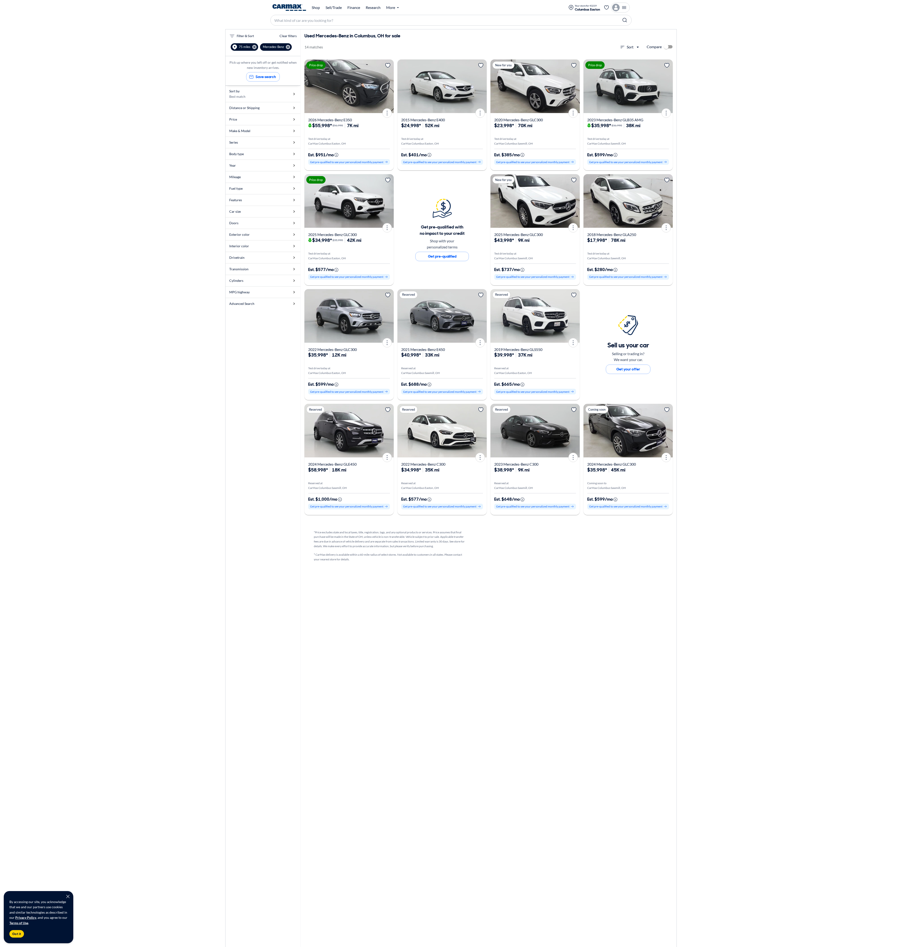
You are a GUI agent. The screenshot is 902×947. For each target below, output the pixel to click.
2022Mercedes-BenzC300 (423, 464)
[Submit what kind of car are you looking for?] (624, 20)
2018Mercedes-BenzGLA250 (611, 234)
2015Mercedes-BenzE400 (423, 120)
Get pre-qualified (442, 256)
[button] (244, 47)
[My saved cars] (606, 7)
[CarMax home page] (289, 7)
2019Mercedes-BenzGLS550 (518, 349)
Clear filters (288, 36)
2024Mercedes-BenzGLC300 (611, 464)
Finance (353, 7)
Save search (266, 76)
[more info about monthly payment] (336, 155)
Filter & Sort (245, 36)
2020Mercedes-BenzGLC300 (518, 120)
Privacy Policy (25, 917)
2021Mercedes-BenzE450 (423, 349)
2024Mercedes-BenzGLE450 (332, 464)
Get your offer (628, 369)
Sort (630, 47)
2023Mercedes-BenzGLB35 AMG (615, 120)
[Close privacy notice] (67, 896)
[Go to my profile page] (620, 7)
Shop (316, 7)
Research (373, 7)
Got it (16, 934)
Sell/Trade (334, 7)
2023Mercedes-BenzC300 (516, 464)
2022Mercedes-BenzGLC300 (332, 349)
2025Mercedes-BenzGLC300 (332, 234)
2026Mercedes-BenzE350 (330, 120)
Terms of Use (18, 923)
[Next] (388, 86)
